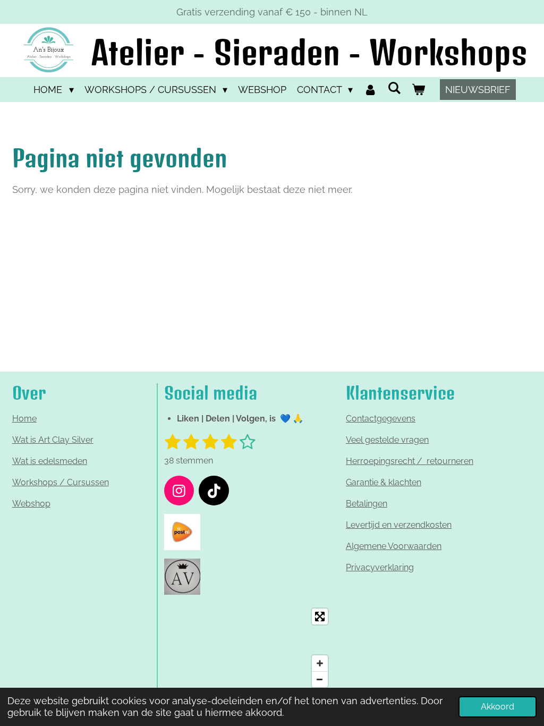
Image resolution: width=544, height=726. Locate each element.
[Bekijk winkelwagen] (418, 89)
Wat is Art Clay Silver (53, 440)
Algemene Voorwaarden (393, 546)
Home (24, 418)
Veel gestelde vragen (387, 440)
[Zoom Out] (320, 679)
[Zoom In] (320, 663)
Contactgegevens (380, 418)
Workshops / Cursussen (60, 482)
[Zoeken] (394, 88)
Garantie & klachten (383, 482)
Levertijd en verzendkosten (399, 525)
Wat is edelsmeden (49, 461)
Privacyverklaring (380, 567)
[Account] (370, 89)
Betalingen (366, 504)
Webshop (31, 504)
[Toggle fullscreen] (320, 616)
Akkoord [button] (497, 707)
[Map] (248, 648)
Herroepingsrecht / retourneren (409, 461)
